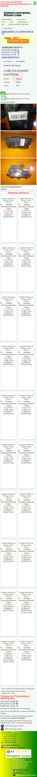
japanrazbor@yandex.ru (10, 745)
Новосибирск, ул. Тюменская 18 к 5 (17, 32)
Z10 (2, 24)
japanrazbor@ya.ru (11, 57)
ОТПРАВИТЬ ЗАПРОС (18, 41)
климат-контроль (23, 22)
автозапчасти (21, 19)
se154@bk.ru (18, 773)
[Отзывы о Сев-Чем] (18, 757)
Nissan (3, 22)
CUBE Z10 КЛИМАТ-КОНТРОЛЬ (18, 24)
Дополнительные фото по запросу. (18, 94)
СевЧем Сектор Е (7, 19)
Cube (11, 22)
